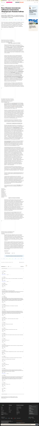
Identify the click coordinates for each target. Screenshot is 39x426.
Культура (10, 405)
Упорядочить (22, 266)
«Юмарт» (33, 8)
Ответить (8, 274)
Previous (29, 16)
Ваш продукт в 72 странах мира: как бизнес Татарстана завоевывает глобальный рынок (33, 27)
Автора (10, 266)
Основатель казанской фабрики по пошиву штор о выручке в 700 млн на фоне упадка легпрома (33, 15)
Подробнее (30, 424)
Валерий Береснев (6, 250)
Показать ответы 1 (4, 274)
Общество (2, 5)
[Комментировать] (26, 15)
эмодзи (4, 273)
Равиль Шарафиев (34, 7)
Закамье (4, 2)
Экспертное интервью (20, 405)
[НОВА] (9, 2)
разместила (14, 105)
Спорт (3, 405)
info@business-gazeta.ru (31, 409)
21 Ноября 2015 (2, 13)
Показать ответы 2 (4, 281)
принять (37, 424)
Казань (28, 0)
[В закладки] (26, 17)
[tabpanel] (33, 11)
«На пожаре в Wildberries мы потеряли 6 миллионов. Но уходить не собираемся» (33, 12)
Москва (32, 0)
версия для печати (22, 262)
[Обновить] (26, 265)
